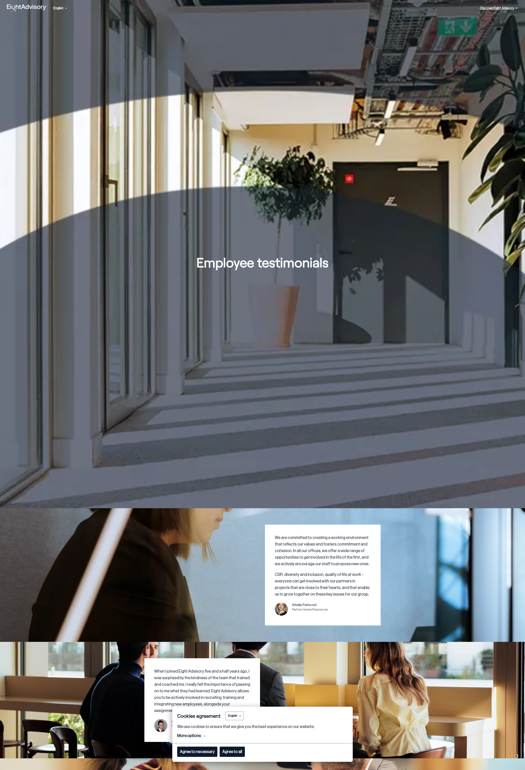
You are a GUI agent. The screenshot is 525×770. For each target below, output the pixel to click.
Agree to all (232, 752)
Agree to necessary (197, 752)
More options (189, 736)
